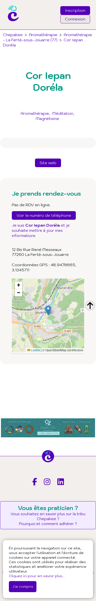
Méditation (62, 113)
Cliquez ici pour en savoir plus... (36, 575)
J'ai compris (22, 586)
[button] (48, 310)
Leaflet (35, 350)
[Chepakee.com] (11, 28)
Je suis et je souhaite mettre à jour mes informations (41, 230)
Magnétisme (47, 118)
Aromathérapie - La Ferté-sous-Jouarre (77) (47, 37)
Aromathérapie (35, 113)
